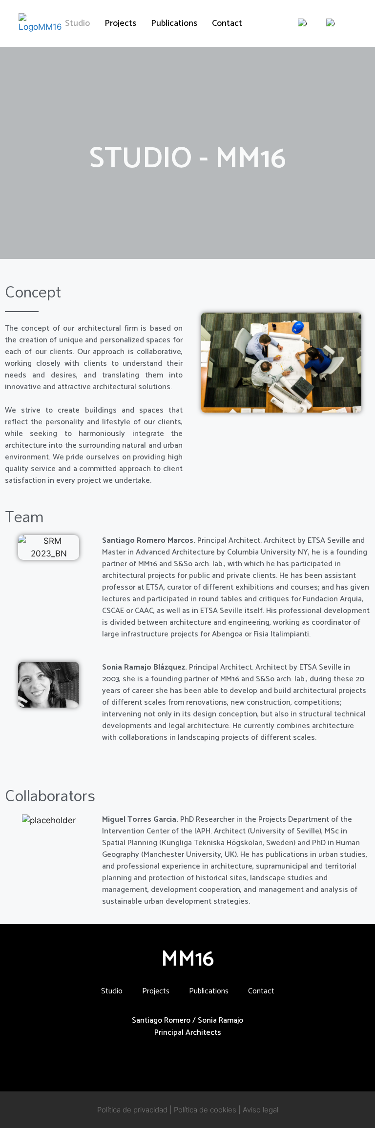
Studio (77, 23)
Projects (120, 23)
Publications (174, 23)
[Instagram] (167, 1060)
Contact (227, 23)
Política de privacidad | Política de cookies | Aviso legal (187, 1109)
